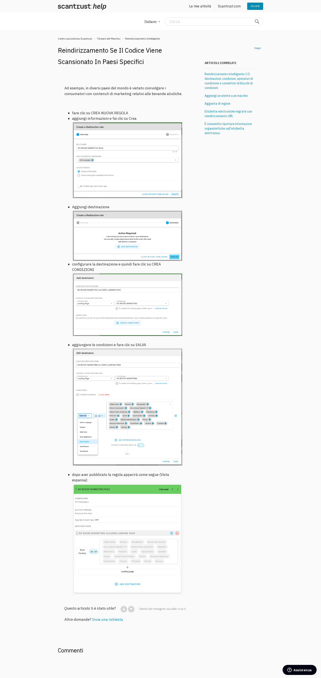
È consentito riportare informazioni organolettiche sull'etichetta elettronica (228, 128)
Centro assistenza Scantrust (75, 38)
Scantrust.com (229, 6)
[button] (124, 609)
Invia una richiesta (107, 619)
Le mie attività (200, 6)
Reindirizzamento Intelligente (142, 38)
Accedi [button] (255, 6)
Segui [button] (257, 48)
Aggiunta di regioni (217, 104)
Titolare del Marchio (108, 38)
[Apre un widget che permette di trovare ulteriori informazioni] (300, 670)
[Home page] (82, 6)
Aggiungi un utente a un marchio (226, 96)
